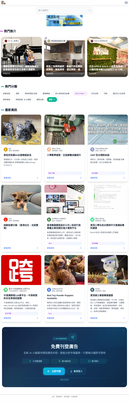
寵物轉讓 (46, 93)
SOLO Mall (80, 93)
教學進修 (6, 100)
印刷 (105, 93)
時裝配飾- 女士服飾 (23, 100)
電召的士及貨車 (119, 93)
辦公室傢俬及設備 (62, 93)
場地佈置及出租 (31, 93)
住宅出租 (94, 93)
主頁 (53, 397)
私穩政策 (74, 397)
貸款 (17, 93)
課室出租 (40, 100)
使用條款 (67, 397)
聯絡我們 (59, 397)
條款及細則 (64, 380)
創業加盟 (6, 93)
